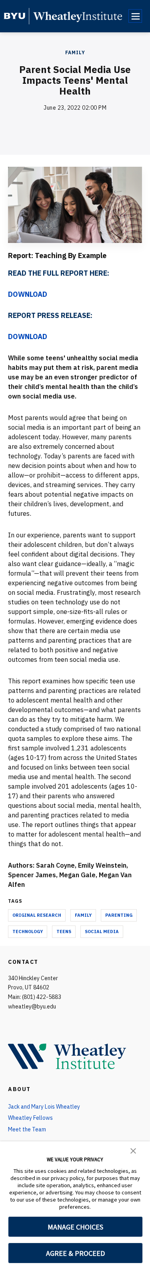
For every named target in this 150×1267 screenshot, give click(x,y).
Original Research (36, 915)
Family (75, 52)
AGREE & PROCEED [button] (75, 1253)
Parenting (118, 915)
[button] (133, 1150)
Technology (27, 931)
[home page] (15, 16)
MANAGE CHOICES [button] (75, 1226)
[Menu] (135, 16)
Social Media (102, 931)
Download (27, 294)
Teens (63, 931)
